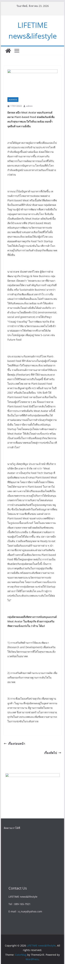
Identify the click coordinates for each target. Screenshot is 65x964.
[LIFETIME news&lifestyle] (8, 50)
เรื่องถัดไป (50, 753)
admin (29, 106)
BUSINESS (13, 99)
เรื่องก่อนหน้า (16, 744)
